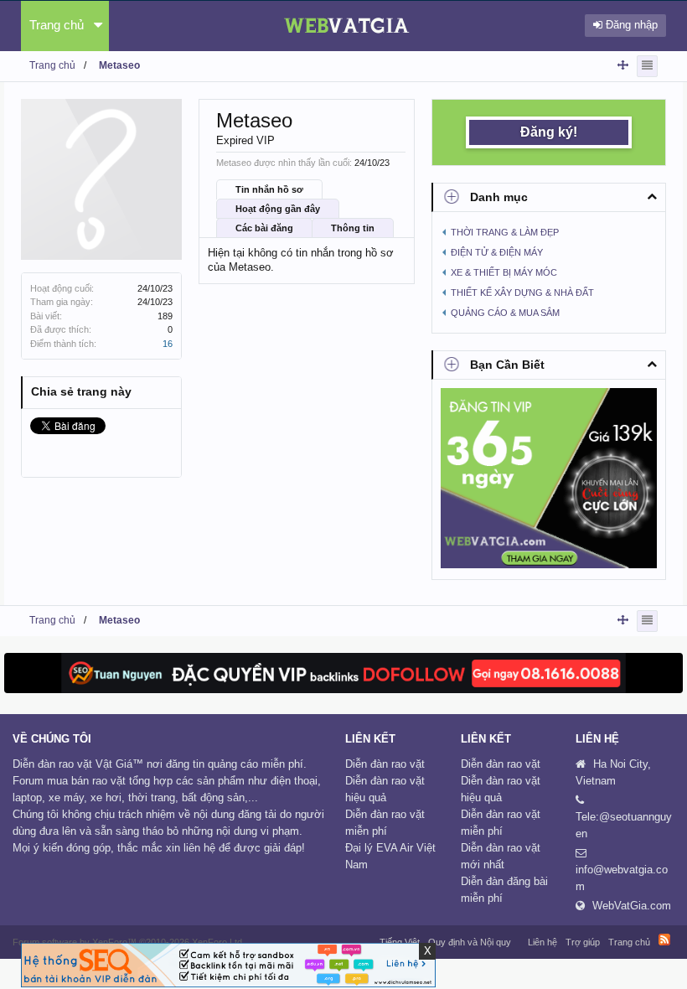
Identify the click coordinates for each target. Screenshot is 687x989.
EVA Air (394, 847)
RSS (664, 939)
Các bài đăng (264, 228)
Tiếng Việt (400, 942)
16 (168, 344)
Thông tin (352, 228)
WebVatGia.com (631, 905)
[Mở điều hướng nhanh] (622, 65)
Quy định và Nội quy (469, 942)
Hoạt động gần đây (277, 209)
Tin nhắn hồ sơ (269, 189)
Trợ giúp (583, 942)
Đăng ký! (548, 132)
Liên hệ (542, 942)
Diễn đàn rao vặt (385, 764)
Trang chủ (56, 25)
